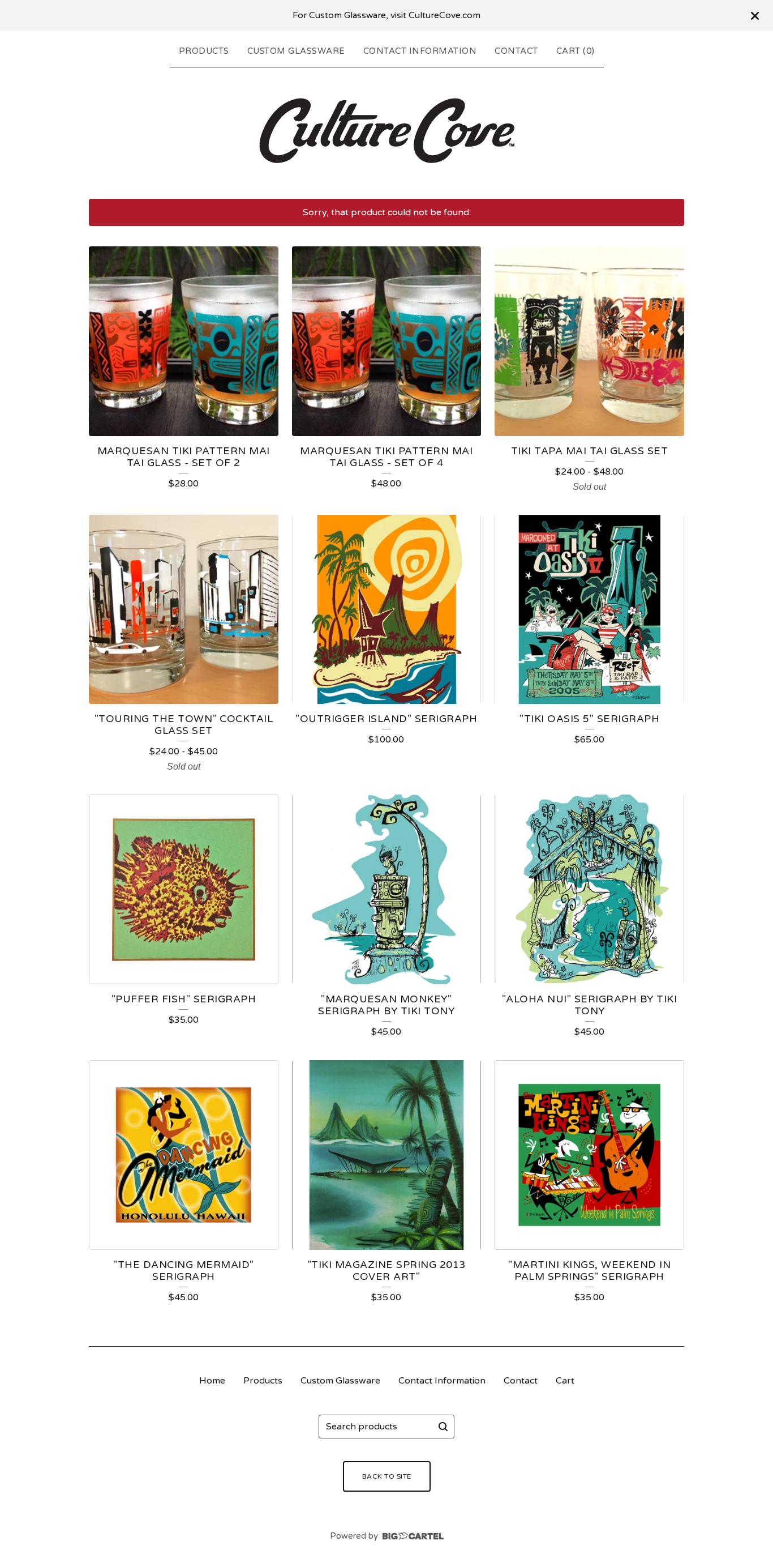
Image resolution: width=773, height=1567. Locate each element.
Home (212, 1380)
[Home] (386, 130)
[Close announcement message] (755, 16)
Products (204, 51)
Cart (565, 1380)
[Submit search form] (443, 1426)
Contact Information (420, 51)
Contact (516, 51)
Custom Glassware (296, 51)
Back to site (386, 1476)
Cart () (575, 51)
